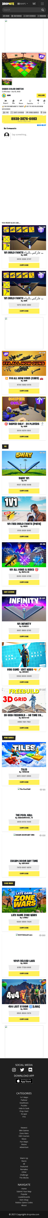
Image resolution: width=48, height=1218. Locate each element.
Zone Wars (24, 1133)
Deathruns (17, 16)
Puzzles (24, 1105)
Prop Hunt (24, 1111)
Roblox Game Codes (24, 1202)
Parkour (42, 16)
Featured (24, 1166)
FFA (24, 1116)
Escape (24, 1114)
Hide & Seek (24, 1108)
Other (24, 1172)
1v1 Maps (24, 1097)
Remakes (24, 1169)
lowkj (25, 918)
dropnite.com (32, 1214)
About (24, 1205)
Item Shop (24, 1200)
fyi (25, 481)
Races (24, 1161)
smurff (25, 672)
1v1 (7, 113)
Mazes (24, 1144)
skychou (25, 864)
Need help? (41, 125)
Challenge (24, 1175)
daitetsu (25, 718)
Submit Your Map (24, 1191)
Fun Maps (24, 1141)
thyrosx (25, 772)
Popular (24, 1194)
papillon (25, 572)
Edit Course (18, 113)
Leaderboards (24, 1197)
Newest (24, 1127)
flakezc (25, 626)
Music (24, 1139)
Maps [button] (23, 3)
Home (7, 16)
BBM (9, 96)
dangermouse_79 (25, 818)
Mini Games (34, 113)
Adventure (24, 1147)
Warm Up (24, 1158)
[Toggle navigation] (42, 3)
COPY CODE (24, 265)
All (24, 1164)
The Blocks (24, 1177)
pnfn (25, 527)
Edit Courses (31, 16)
